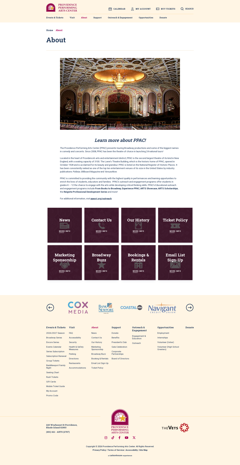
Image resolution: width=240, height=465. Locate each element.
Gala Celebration (119, 347)
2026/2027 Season (55, 333)
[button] (50, 307)
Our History (96, 342)
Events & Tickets (54, 17)
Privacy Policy (99, 450)
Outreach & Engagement (120, 17)
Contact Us (96, 337)
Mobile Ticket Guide (55, 386)
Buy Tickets (168, 8)
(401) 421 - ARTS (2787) (58, 432)
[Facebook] (119, 437)
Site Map (143, 450)
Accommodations (77, 368)
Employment (163, 333)
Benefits (115, 337)
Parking (72, 354)
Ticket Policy (97, 368)
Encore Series (52, 342)
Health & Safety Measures (76, 348)
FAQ (71, 333)
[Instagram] (105, 437)
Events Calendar (53, 347)
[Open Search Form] (187, 9)
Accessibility (75, 337)
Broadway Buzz (98, 354)
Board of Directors (120, 358)
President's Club (119, 342)
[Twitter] (134, 437)
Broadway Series (54, 337)
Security (73, 342)
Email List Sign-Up (99, 363)
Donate (163, 17)
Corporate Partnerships (118, 352)
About (84, 17)
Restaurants (74, 363)
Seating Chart (52, 372)
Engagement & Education (139, 337)
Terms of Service (116, 450)
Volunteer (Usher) (165, 342)
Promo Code (52, 395)
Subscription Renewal (56, 356)
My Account (143, 8)
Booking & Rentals (99, 358)
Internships (162, 337)
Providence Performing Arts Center (61, 7)
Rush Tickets (52, 377)
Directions (74, 358)
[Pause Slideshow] (174, 302)
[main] (120, 158)
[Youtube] (126, 437)
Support (97, 17)
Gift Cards (51, 381)
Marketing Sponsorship (97, 348)
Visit (72, 17)
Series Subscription (55, 351)
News (94, 333)
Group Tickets (52, 360)
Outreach (136, 343)
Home (49, 30)
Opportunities (146, 17)
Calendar (119, 8)
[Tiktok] (113, 437)
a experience (120, 455)
